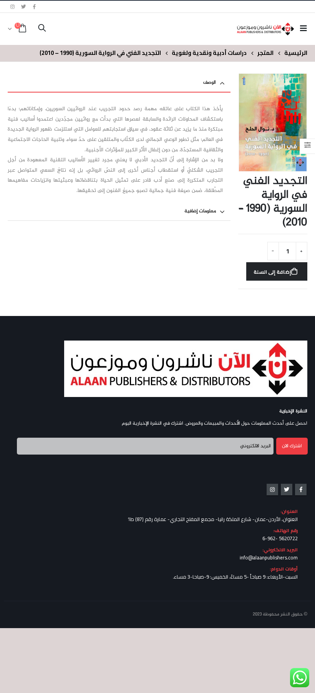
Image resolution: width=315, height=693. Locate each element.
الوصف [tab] (209, 82)
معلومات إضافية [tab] (200, 211)
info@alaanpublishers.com (269, 557)
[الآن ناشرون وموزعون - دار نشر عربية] (273, 29)
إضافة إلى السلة (272, 271)
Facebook (301, 489)
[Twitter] (24, 7)
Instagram (272, 489)
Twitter (286, 489)
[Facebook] (35, 7)
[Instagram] (13, 7)
